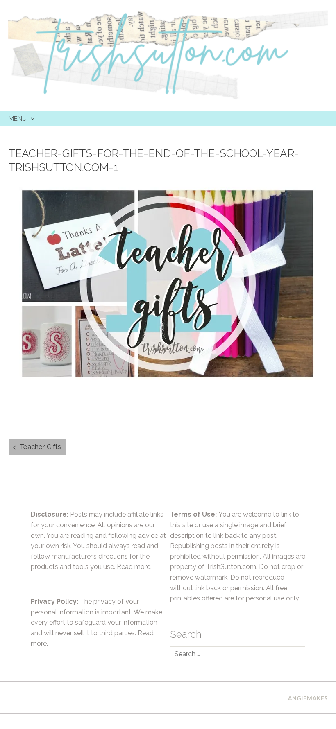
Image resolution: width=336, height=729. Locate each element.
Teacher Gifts (40, 446)
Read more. (134, 567)
